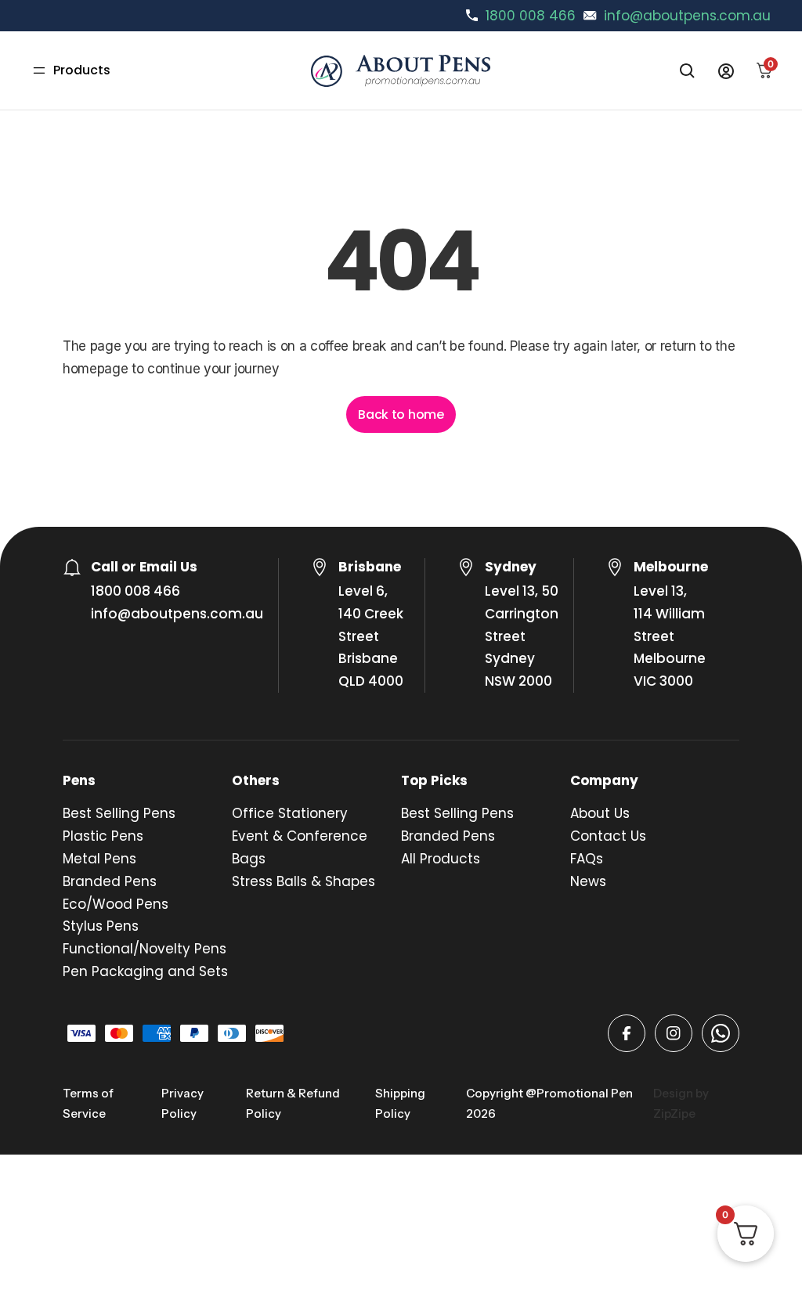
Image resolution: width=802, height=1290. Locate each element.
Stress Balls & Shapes (303, 881)
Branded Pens (110, 881)
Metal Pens (99, 858)
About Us (600, 813)
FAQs (586, 858)
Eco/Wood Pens (115, 904)
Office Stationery (290, 813)
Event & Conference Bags (299, 847)
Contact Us (608, 836)
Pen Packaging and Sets (145, 971)
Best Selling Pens (119, 813)
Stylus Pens (101, 926)
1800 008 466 (531, 15)
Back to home (400, 414)
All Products (440, 858)
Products (81, 70)
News (588, 881)
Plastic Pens (103, 836)
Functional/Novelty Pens (144, 948)
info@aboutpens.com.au (687, 15)
